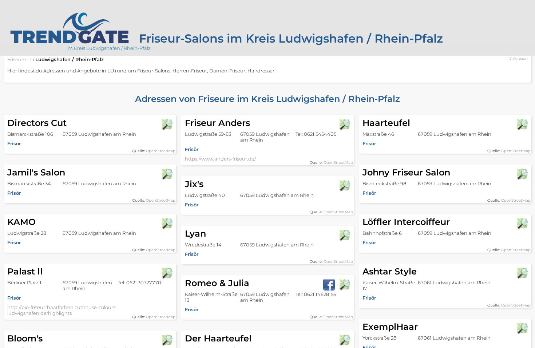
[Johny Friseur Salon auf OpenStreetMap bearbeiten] (522, 174)
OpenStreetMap (160, 151)
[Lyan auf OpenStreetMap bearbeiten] (344, 235)
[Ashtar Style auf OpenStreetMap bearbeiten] (522, 273)
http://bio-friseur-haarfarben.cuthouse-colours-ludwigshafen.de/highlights (62, 310)
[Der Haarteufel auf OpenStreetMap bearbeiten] (344, 340)
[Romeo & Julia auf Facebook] (329, 284)
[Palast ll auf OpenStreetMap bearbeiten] (167, 273)
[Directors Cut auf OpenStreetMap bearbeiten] (167, 124)
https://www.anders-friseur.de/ (220, 159)
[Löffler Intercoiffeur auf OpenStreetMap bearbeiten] (522, 223)
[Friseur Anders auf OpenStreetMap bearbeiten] (344, 124)
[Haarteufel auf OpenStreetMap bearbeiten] (522, 124)
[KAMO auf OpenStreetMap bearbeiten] (167, 223)
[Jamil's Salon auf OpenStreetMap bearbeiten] (167, 174)
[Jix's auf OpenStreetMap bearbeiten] (344, 185)
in (19, 59)
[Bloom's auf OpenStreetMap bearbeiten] (167, 340)
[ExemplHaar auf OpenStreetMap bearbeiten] (522, 328)
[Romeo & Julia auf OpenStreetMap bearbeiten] (344, 284)
